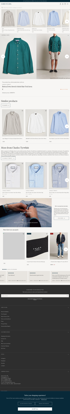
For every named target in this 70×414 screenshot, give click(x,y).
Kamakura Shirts (20, 28)
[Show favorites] (62, 4)
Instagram (3, 358)
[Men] (14, 246)
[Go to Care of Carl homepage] (6, 4)
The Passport (4, 314)
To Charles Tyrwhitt (7, 158)
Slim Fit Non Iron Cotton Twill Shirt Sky (34, 192)
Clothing (4, 35)
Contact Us (3, 338)
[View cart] (65, 4)
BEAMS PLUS (34, 28)
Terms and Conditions (6, 319)
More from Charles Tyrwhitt (15, 147)
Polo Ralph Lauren (51, 28)
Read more (60, 218)
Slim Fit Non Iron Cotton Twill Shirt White (12, 192)
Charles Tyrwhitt (6, 84)
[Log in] (60, 4)
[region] (35, 277)
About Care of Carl (5, 316)
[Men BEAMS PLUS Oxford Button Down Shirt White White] (38, 18)
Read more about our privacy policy (35, 299)
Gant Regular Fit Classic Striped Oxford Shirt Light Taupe (12, 138)
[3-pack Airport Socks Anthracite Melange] (37, 260)
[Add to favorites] (22, 110)
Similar (9, 101)
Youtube (3, 363)
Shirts (8, 35)
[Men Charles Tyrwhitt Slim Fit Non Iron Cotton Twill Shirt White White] (13, 175)
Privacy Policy (4, 323)
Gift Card (3, 348)
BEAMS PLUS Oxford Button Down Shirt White (36, 138)
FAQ (2, 341)
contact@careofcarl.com (10, 382)
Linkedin (3, 365)
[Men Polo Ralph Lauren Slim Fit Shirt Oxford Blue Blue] (53, 18)
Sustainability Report (5, 326)
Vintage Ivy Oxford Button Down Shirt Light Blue (23, 30)
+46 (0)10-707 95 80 (7, 381)
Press (2, 321)
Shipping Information (5, 336)
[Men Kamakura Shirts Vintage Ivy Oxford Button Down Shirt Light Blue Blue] (23, 18)
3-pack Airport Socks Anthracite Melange (36, 261)
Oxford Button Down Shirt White (37, 30)
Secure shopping (4, 311)
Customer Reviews (5, 346)
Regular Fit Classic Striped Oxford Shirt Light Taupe (8, 30)
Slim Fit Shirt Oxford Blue (51, 30)
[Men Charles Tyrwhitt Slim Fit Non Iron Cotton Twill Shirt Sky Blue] (36, 175)
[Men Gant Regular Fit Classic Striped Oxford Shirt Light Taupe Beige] (8, 18)
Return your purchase (5, 343)
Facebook (3, 360)
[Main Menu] (67, 4)
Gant (3, 28)
